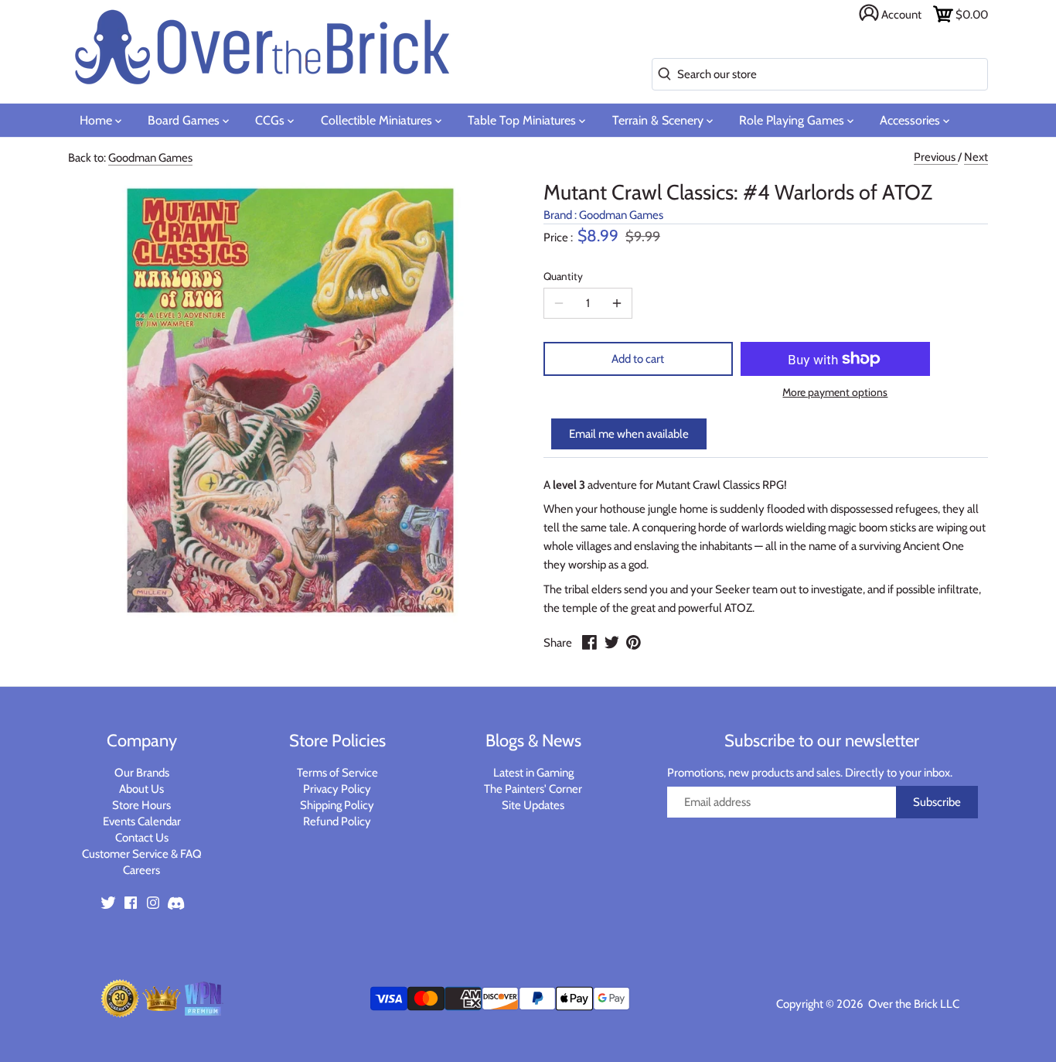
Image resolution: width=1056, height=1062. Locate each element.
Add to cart (637, 359)
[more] (617, 303)
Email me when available (629, 434)
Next (976, 157)
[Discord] (175, 902)
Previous (936, 157)
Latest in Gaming (533, 773)
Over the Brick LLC (912, 1004)
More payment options (834, 392)
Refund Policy (337, 821)
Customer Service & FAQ (142, 854)
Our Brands (141, 773)
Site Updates (533, 805)
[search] (661, 74)
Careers (141, 870)
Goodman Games (150, 158)
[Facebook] (130, 902)
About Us (141, 789)
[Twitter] (108, 902)
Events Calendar (142, 821)
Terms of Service (337, 773)
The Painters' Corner (533, 789)
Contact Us (142, 838)
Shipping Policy (337, 805)
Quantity (563, 276)
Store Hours (141, 805)
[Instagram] (153, 902)
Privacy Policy (337, 789)
